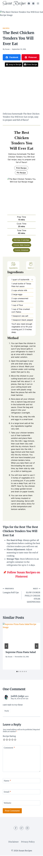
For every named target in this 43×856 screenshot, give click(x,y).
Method (31, 268)
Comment (9, 747)
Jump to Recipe (14, 64)
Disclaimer (13, 842)
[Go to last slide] (6, 646)
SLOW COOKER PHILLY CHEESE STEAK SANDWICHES (32, 595)
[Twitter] (22, 828)
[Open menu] (38, 3)
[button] (32, 279)
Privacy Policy (28, 842)
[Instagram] (27, 828)
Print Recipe (31, 64)
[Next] (36, 646)
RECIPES (6, 28)
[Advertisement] (21, 89)
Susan (7, 49)
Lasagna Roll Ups (11, 591)
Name (7, 780)
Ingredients (13, 268)
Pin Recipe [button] (21, 173)
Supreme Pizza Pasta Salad (21, 652)
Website (7, 803)
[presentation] (21, 635)
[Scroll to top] (37, 852)
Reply (6, 711)
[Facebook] (29, 3)
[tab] (17, 671)
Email (7, 792)
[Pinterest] (33, 3)
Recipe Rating (9, 736)
